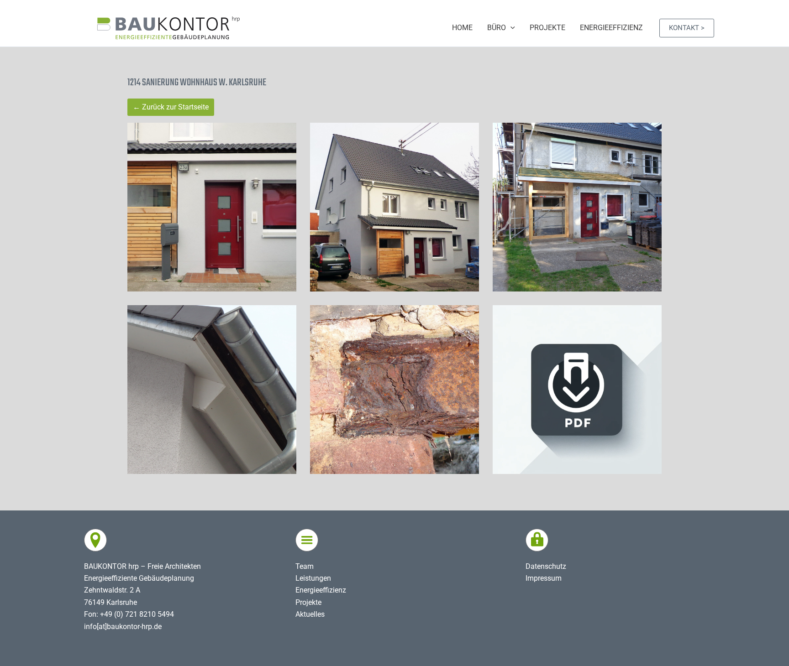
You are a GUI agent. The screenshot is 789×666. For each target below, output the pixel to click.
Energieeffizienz (320, 590)
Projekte (308, 602)
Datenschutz (546, 566)
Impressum (544, 578)
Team (304, 566)
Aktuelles (310, 614)
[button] (686, 28)
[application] (510, 28)
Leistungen (313, 578)
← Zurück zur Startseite (171, 107)
